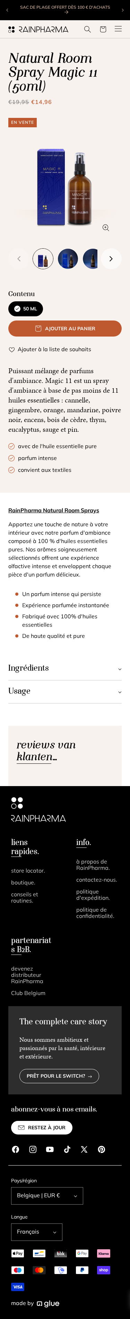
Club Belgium (28, 993)
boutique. (23, 883)
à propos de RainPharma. (93, 865)
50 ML (30, 309)
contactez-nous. (96, 880)
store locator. (28, 871)
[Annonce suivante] (122, 10)
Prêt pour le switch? (56, 1076)
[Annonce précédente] (7, 10)
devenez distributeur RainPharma (27, 975)
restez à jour (47, 1128)
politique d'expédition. (93, 895)
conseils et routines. (24, 898)
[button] (87, 29)
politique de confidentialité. (95, 913)
